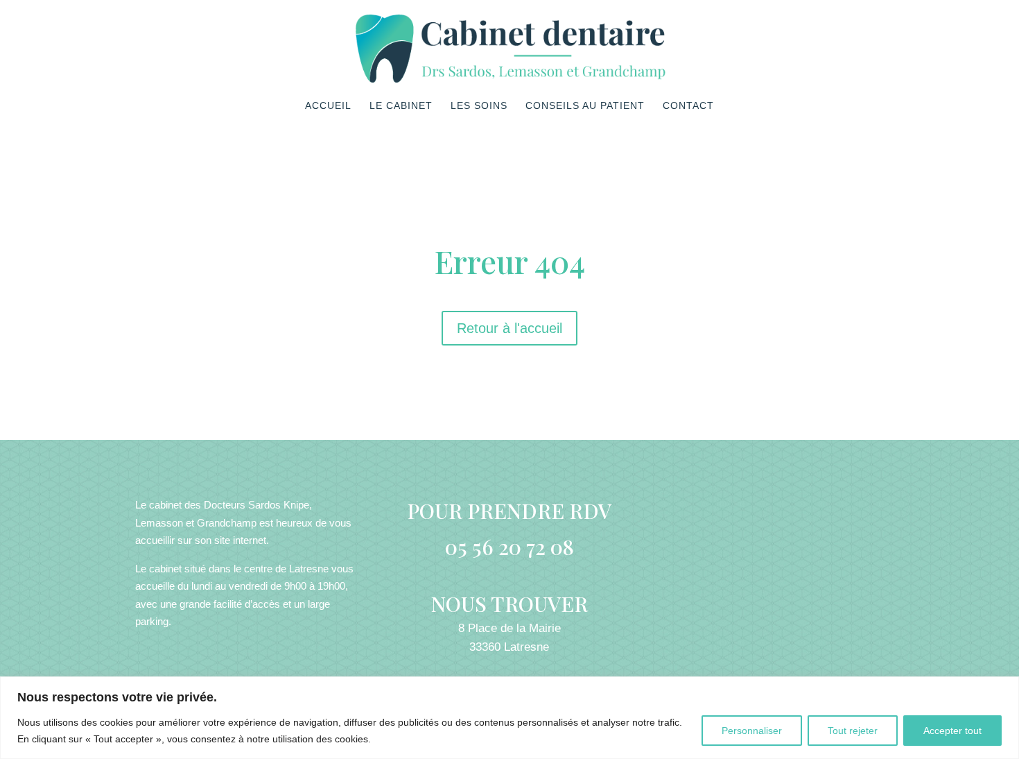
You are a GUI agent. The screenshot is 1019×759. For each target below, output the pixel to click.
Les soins (479, 106)
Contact (688, 106)
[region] (509, 717)
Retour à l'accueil (509, 328)
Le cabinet (401, 106)
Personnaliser (752, 730)
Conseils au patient (585, 106)
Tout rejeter (853, 730)
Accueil (328, 106)
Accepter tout (952, 730)
